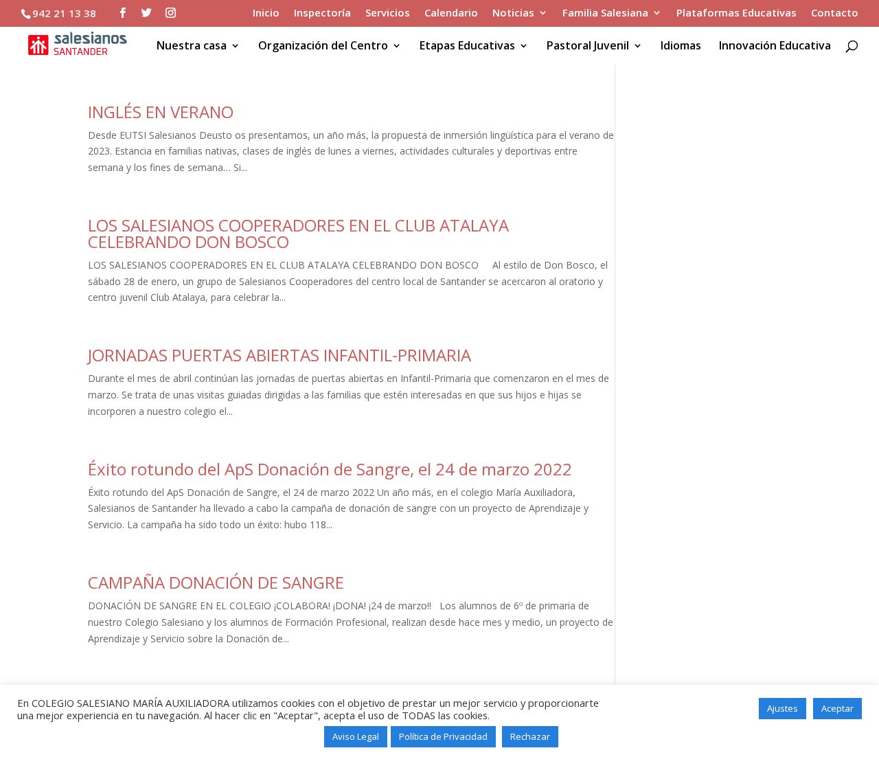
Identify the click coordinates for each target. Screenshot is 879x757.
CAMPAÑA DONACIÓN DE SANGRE (216, 582)
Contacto (834, 13)
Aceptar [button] (837, 708)
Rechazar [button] (530, 736)
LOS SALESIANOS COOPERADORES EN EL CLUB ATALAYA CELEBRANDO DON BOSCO (298, 233)
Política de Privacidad (443, 736)
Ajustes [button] (782, 708)
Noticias (513, 13)
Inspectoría (322, 13)
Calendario (451, 13)
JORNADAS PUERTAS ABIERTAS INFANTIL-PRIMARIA (279, 354)
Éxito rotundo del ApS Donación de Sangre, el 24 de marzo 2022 (330, 468)
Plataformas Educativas (736, 13)
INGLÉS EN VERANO (160, 111)
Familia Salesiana (605, 13)
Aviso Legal (355, 736)
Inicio (266, 13)
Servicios (387, 13)
